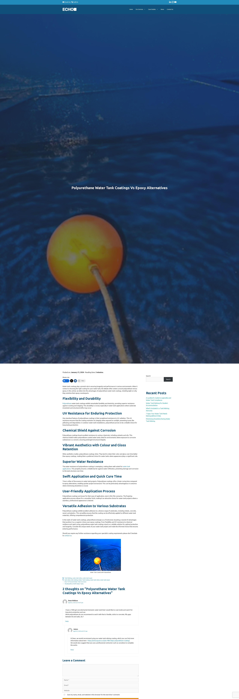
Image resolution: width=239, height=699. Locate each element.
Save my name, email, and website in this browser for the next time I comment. (93, 695)
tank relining (74, 580)
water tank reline (77, 578)
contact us (68, 535)
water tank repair (87, 578)
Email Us (67, 2)
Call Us (75, 2)
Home (131, 9)
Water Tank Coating (84, 580)
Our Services (139, 9)
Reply (67, 621)
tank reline (67, 580)
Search (148, 376)
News (162, 9)
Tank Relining (68, 578)
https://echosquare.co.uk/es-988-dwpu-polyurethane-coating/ (109, 640)
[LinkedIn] (75, 380)
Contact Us (170, 9)
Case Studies (152, 9)
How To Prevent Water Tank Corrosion (75, 582)
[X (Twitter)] (71, 380)
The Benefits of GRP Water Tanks (74, 583)
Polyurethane (67, 403)
